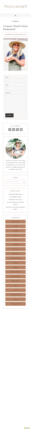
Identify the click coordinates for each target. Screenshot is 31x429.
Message (8, 92)
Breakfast (15, 231)
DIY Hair (15, 249)
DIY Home (15, 253)
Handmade (15, 263)
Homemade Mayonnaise (15, 194)
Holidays (15, 267)
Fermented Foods (15, 258)
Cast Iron (15, 235)
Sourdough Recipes (15, 294)
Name (7, 77)
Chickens (15, 240)
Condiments (15, 244)
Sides (15, 285)
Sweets (16, 299)
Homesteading (15, 276)
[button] (15, 15)
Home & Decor (15, 272)
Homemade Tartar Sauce (15, 199)
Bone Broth (15, 221)
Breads (15, 226)
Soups (15, 290)
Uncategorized (15, 304)
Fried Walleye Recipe (16, 197)
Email (7, 85)
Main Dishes (15, 281)
